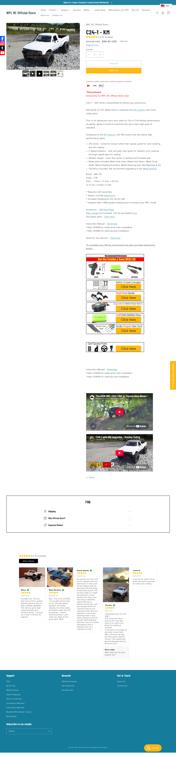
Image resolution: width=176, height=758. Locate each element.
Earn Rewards (68, 686)
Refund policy (12, 690)
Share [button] (91, 477)
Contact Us (122, 686)
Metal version (150, 168)
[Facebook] (2, 38)
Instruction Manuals (15, 708)
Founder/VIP (67, 690)
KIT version (139, 110)
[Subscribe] (48, 731)
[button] (54, 10)
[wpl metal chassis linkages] (115, 289)
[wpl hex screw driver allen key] (115, 333)
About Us (121, 681)
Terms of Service (14, 699)
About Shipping (13, 694)
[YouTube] (2, 52)
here (134, 213)
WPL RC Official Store (82, 747)
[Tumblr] (2, 47)
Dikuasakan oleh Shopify (98, 747)
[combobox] (166, 6)
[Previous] (9, 46)
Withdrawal (11, 716)
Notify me (113, 70)
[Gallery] (43, 50)
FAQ (8, 681)
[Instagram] (2, 43)
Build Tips (10, 686)
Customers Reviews (15, 703)
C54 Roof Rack (106, 209)
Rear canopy (92, 213)
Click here (109, 217)
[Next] (76, 46)
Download (112, 224)
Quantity (89, 50)
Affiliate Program (69, 681)
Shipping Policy (92, 45)
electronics (109, 195)
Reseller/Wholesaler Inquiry (19, 712)
